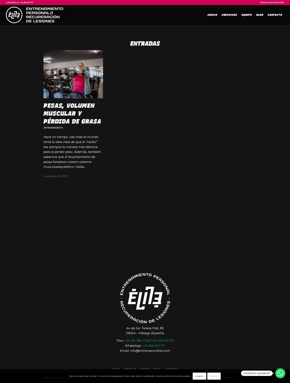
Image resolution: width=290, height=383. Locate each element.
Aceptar (199, 376)
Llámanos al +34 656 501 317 (19, 2)
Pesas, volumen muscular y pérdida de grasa (72, 113)
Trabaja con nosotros (272, 2)
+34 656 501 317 (162, 341)
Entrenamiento (53, 127)
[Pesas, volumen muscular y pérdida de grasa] (73, 74)
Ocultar (214, 376)
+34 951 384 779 (136, 341)
